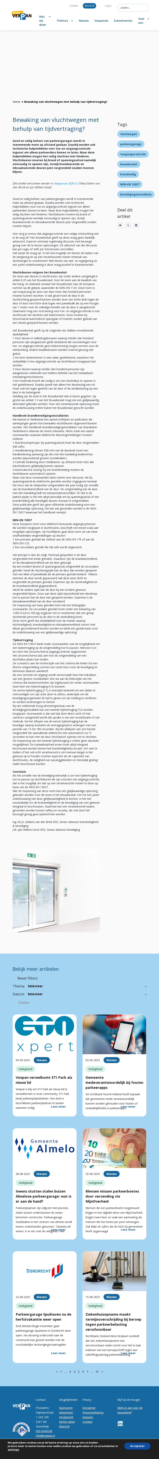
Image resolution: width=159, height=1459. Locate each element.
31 (97, 1371)
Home (16, 102)
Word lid (89, 5)
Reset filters (27, 978)
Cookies (87, 1422)
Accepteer (137, 1446)
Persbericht (66, 1417)
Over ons (141, 21)
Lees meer (58, 1106)
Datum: (19, 994)
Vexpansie (101, 20)
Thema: (19, 986)
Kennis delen (67, 1422)
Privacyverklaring (92, 1412)
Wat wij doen (42, 21)
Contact (73, 5)
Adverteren (66, 1412)
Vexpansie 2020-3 (65, 183)
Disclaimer (89, 1408)
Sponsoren (66, 1408)
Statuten (87, 1417)
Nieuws (84, 20)
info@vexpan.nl (45, 1436)
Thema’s (62, 20)
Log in (108, 5)
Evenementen (123, 20)
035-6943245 (44, 1431)
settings (13, 1449)
